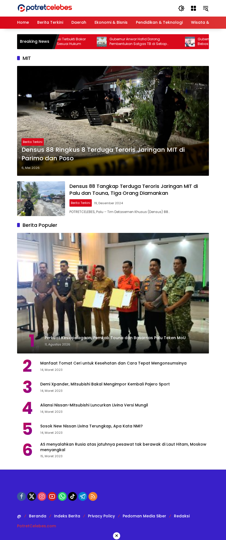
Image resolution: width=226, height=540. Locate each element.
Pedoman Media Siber (144, 516)
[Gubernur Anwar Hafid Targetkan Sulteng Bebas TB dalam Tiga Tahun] (176, 42)
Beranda (37, 516)
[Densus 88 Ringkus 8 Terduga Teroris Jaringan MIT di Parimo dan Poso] (113, 121)
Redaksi (182, 516)
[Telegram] (82, 496)
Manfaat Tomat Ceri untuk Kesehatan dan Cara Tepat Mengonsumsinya (113, 363)
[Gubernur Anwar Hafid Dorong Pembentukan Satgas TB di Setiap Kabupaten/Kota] (88, 42)
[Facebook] (21, 496)
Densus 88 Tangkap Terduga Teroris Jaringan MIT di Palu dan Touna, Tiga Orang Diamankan (133, 189)
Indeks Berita (67, 516)
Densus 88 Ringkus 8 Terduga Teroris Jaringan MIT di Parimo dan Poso (103, 154)
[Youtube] (52, 496)
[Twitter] (31, 496)
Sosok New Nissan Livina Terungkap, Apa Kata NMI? (91, 426)
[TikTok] (72, 496)
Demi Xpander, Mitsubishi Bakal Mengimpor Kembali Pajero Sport (105, 384)
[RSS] (92, 496)
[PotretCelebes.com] (44, 8)
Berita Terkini (32, 142)
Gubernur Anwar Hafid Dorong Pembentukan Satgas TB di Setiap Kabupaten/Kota (124, 41)
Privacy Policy (101, 516)
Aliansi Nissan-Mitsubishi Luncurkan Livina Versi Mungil (94, 405)
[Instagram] (41, 496)
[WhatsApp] (62, 496)
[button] (181, 8)
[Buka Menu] (193, 8)
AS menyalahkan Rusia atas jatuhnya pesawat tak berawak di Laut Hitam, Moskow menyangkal (123, 447)
